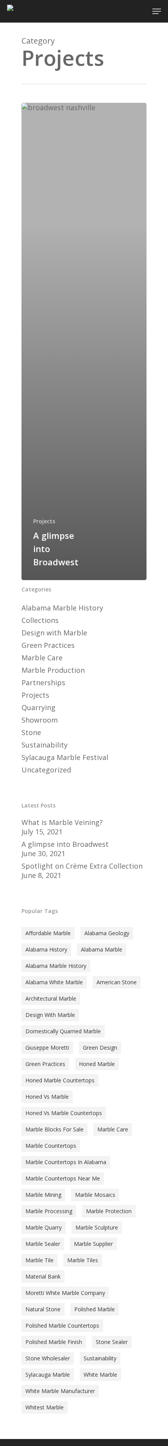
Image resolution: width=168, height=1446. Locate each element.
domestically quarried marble (63, 1031)
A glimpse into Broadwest (65, 844)
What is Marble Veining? (62, 822)
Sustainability (44, 744)
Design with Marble (54, 632)
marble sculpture (96, 1227)
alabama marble (101, 949)
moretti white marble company (65, 1292)
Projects (44, 521)
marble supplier (93, 1243)
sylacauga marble (47, 1374)
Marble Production (53, 670)
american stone (117, 982)
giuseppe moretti (47, 1047)
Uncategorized (46, 769)
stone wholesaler (47, 1358)
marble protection (109, 1211)
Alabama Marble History (62, 607)
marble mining (43, 1194)
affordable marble (48, 933)
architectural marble (50, 998)
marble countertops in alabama (65, 1162)
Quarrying (38, 707)
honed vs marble (47, 1096)
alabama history (46, 949)
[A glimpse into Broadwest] (84, 341)
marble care (112, 1129)
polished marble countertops (62, 1325)
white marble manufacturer (60, 1391)
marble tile (39, 1260)
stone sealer (112, 1342)
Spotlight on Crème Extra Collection (82, 866)
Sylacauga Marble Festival (64, 757)
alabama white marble (54, 982)
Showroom (39, 720)
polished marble (94, 1309)
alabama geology (106, 933)
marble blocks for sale (54, 1129)
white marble (100, 1374)
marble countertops (50, 1145)
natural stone (43, 1309)
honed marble (97, 1064)
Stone (31, 732)
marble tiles (82, 1260)
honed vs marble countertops (63, 1113)
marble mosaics (95, 1194)
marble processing (48, 1211)
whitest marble (44, 1407)
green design (100, 1047)
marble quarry (43, 1227)
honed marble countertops (60, 1080)
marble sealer (42, 1243)
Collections (40, 620)
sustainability (100, 1358)
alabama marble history (55, 965)
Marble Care (42, 657)
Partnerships (43, 682)
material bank (43, 1276)
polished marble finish (53, 1342)
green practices (45, 1064)
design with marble (50, 1015)
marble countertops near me (62, 1178)
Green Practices (48, 645)
